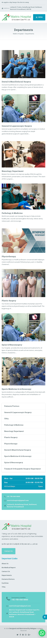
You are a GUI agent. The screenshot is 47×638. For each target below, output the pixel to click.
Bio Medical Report (9, 568)
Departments (7, 575)
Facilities (5, 583)
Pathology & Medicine (12, 213)
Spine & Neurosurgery (12, 345)
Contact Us (8, 551)
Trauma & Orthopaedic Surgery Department (22, 469)
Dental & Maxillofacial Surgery (16, 81)
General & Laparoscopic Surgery (17, 126)
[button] (42, 633)
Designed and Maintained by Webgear (23, 628)
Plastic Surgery (9, 300)
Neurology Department (13, 171)
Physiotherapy (9, 256)
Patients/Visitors (11, 406)
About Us (5, 564)
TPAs (6, 419)
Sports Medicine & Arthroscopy (16, 389)
